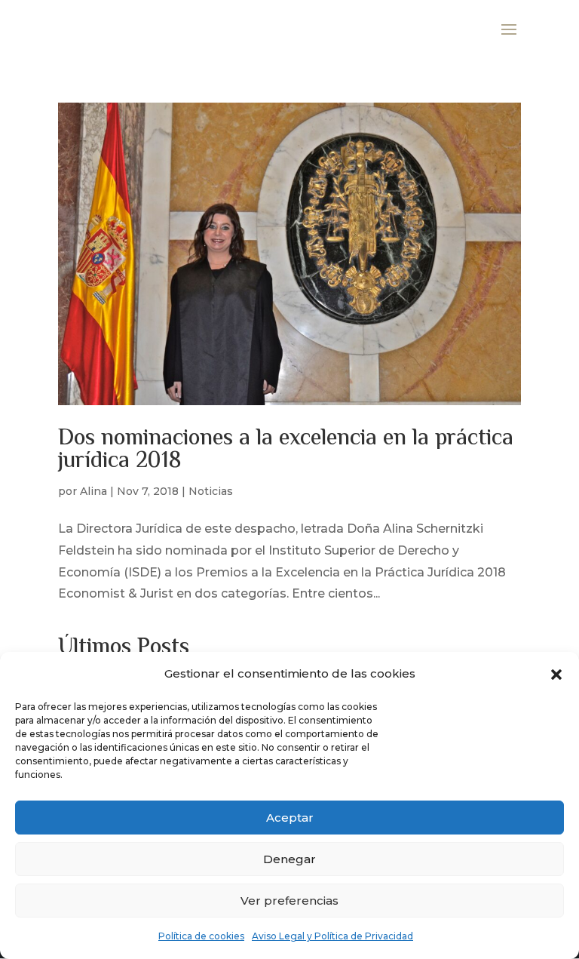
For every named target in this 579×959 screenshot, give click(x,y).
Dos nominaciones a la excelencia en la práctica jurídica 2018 (285, 450)
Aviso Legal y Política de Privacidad (332, 936)
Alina (93, 491)
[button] (556, 674)
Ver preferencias (289, 900)
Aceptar (290, 817)
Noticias (210, 491)
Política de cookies (201, 936)
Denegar (289, 859)
